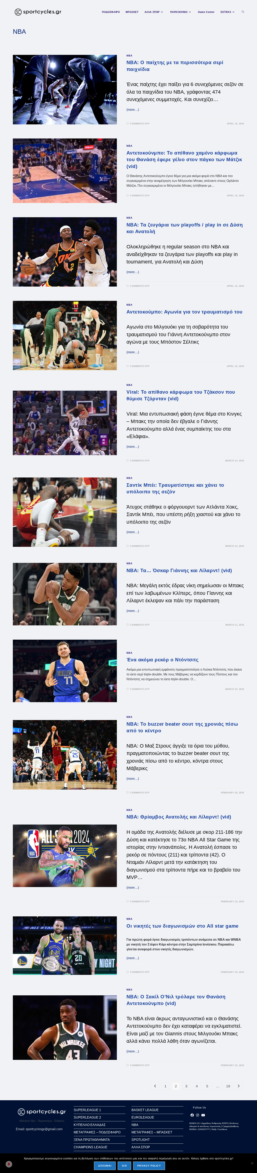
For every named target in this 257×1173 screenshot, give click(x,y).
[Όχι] (252, 1163)
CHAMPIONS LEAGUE (90, 1147)
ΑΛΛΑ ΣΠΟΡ (141, 1147)
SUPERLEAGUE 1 (87, 1110)
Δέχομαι (104, 1165)
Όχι (124, 1165)
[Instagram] (197, 1115)
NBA (129, 55)
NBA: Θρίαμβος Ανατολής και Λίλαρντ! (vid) (178, 817)
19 (228, 1086)
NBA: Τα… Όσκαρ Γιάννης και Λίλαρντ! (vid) (179, 570)
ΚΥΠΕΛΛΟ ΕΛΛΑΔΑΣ (90, 1125)
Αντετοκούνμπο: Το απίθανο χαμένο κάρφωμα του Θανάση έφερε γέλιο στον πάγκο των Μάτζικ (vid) (184, 159)
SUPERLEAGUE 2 (87, 1117)
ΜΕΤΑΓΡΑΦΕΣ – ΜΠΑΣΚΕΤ (152, 1132)
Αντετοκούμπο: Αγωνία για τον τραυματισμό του (184, 312)
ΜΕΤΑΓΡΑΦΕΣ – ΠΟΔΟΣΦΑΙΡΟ (97, 1132)
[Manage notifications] (9, 1164)
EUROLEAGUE (143, 1117)
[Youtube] (203, 1115)
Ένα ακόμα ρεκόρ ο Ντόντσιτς (162, 659)
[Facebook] (192, 1115)
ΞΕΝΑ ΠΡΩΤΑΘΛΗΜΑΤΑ (92, 1139)
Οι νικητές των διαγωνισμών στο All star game (182, 926)
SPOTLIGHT (141, 1139)
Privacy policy (149, 1165)
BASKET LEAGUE (145, 1110)
